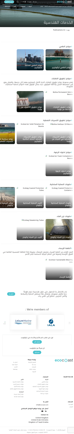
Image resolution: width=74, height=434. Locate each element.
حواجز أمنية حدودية (19, 394)
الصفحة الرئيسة (32, 362)
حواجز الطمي (45, 382)
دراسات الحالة (32, 369)
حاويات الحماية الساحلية (42, 391)
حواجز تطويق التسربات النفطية (40, 386)
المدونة (34, 372)
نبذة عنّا (35, 1)
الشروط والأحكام (61, 430)
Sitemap (15, 369)
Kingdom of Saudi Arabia (38, 422)
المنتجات (34, 367)
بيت (68, 30)
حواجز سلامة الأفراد (19, 386)
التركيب (71, 407)
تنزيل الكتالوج (9, 2)
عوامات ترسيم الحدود (18, 384)
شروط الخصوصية (51, 430)
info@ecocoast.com (42, 405)
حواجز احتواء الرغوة (43, 389)
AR (23, 2)
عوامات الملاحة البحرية (18, 382)
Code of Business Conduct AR (37, 430)
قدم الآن (37, 352)
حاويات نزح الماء (44, 393)
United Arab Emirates (39, 420)
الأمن (14, 6)
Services (7, 6)
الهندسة (71, 404)
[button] (69, 323)
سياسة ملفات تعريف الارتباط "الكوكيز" (18, 430)
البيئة (30, 6)
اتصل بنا (29, 1)
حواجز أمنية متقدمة (19, 396)
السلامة (23, 6)
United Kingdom (41, 418)
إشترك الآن (37, 342)
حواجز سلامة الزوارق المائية (17, 389)
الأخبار (15, 367)
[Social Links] (45, 411)
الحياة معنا (14, 364)
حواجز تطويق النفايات (42, 384)
